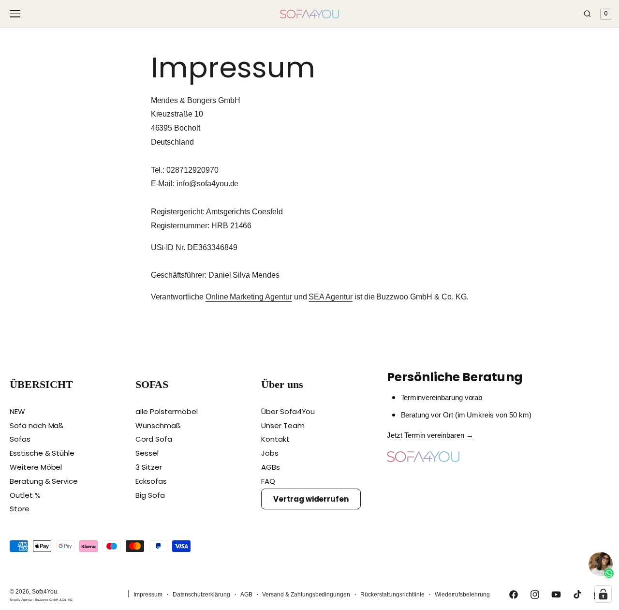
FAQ (268, 481)
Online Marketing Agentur (249, 297)
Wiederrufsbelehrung (462, 594)
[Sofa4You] (309, 14)
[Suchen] (587, 13)
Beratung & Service (44, 481)
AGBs (270, 467)
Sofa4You (45, 592)
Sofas (20, 439)
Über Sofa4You (288, 411)
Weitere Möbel (36, 467)
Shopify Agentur (21, 599)
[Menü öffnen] (16, 14)
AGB (246, 594)
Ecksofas (151, 481)
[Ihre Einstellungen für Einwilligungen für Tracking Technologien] (603, 594)
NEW (17, 411)
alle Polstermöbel (166, 411)
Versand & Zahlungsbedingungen (306, 594)
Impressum (147, 594)
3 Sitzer (148, 467)
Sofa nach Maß (36, 425)
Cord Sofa (153, 439)
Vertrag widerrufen (311, 499)
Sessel (147, 453)
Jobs (270, 453)
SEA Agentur (330, 297)
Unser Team (283, 425)
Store (19, 509)
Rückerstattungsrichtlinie (392, 594)
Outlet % (25, 495)
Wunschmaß (158, 425)
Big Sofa (150, 495)
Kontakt (275, 439)
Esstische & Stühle (42, 453)
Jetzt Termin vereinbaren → (430, 435)
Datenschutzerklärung (201, 594)
